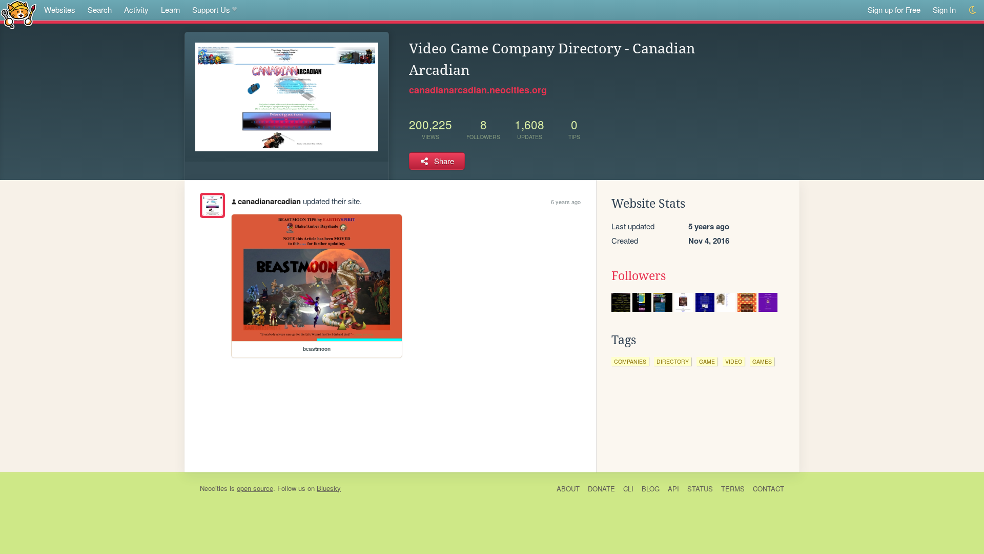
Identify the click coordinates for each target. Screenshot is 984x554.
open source (255, 488)
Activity (136, 9)
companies (630, 361)
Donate (601, 488)
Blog (651, 488)
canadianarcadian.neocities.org (478, 89)
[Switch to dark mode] (973, 10)
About (568, 488)
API (673, 488)
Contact (768, 488)
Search (100, 9)
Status (700, 488)
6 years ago (566, 201)
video (733, 361)
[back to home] (18, 14)
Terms (733, 488)
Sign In (944, 9)
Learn (170, 9)
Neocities (214, 488)
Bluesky (329, 488)
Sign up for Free (894, 9)
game (707, 361)
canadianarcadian (269, 201)
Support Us (211, 9)
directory (673, 361)
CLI (628, 488)
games (762, 361)
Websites (59, 9)
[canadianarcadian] (212, 205)
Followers (638, 276)
